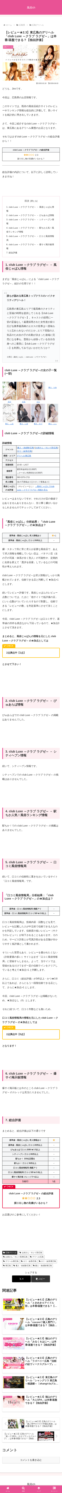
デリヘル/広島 (38, 1257)
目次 (27, 201)
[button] (40, 1278)
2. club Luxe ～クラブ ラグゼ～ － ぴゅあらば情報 (30, 215)
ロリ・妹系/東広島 (48, 1261)
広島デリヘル (11, 1253)
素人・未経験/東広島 (43, 1266)
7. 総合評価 (11, 252)
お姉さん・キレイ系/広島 (47, 448)
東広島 (8, 1266)
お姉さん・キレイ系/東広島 (16, 1257)
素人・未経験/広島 (25, 448)
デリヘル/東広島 (24, 456)
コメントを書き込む (31, 1460)
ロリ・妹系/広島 (24, 451)
